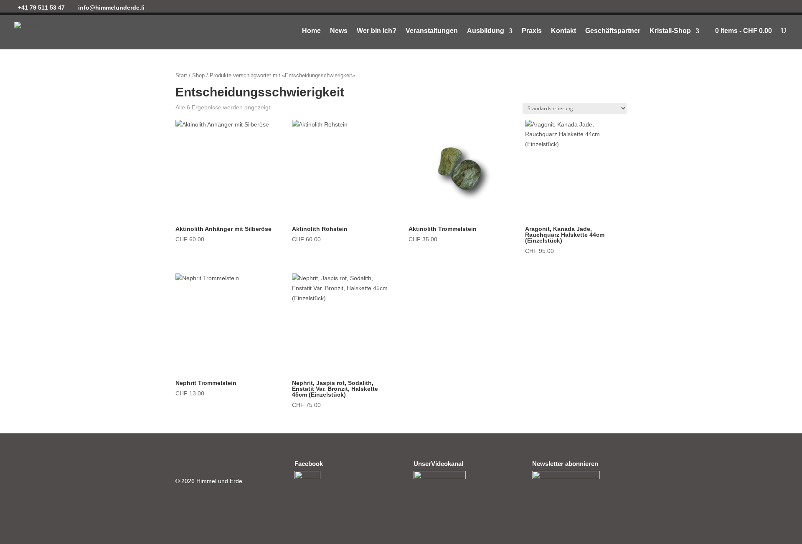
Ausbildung (485, 31)
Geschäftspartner (612, 31)
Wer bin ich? (376, 31)
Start (181, 75)
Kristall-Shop (670, 31)
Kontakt (563, 31)
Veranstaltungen (432, 31)
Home (311, 31)
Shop (198, 75)
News (339, 31)
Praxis (532, 31)
